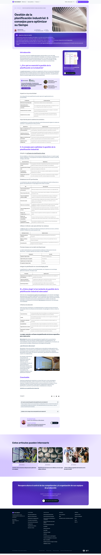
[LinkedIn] (52, 396)
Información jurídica (42, 550)
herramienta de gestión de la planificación (36, 294)
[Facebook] (56, 396)
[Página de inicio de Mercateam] (16, 2)
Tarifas (66, 1)
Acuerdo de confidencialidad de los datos (66, 550)
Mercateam (41, 300)
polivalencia (34, 205)
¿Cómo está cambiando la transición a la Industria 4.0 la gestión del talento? (36, 425)
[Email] (59, 396)
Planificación (17, 10)
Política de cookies (48, 550)
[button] (40, 402)
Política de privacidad (56, 550)
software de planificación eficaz (36, 153)
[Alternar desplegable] (26, 1)
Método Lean (24, 228)
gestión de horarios (35, 55)
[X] (54, 396)
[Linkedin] (75, 522)
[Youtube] (76, 522)
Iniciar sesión (70, 1)
